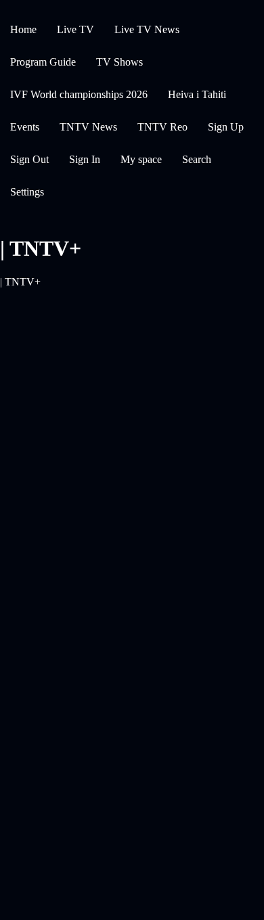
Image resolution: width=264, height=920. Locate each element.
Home (23, 29)
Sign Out (29, 159)
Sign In (84, 159)
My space (141, 159)
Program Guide (43, 62)
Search (196, 159)
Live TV (75, 29)
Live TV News (146, 29)
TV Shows (119, 62)
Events (24, 127)
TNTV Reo (162, 127)
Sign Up (226, 127)
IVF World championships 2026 (79, 94)
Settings (27, 192)
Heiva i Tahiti (197, 94)
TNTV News (88, 127)
